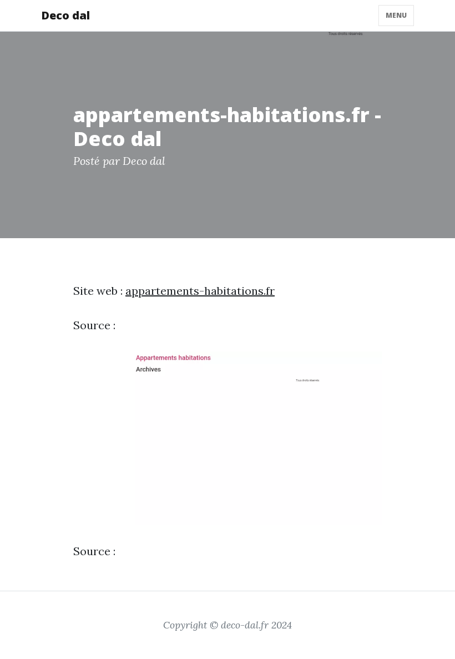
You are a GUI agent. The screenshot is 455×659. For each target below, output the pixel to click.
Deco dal (65, 15)
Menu (396, 15)
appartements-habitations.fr (200, 291)
